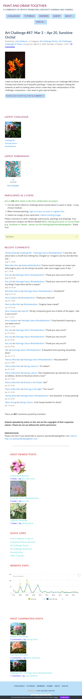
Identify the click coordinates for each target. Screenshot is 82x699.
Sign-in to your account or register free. (47, 211)
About (57, 686)
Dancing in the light (32, 389)
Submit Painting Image (50, 215)
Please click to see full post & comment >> (25, 96)
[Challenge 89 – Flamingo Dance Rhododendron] (13, 130)
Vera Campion (11, 297)
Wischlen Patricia (12, 291)
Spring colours (30, 373)
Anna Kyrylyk (13, 185)
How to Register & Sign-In (21, 538)
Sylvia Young (10, 402)
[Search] (77, 236)
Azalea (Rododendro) (31, 265)
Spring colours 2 (31, 366)
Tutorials (30, 686)
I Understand (64, 697)
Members (41, 686)
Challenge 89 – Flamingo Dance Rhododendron (11, 143)
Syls (7, 350)
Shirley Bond (10, 253)
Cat (13, 180)
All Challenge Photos (49, 41)
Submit (50, 686)
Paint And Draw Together (24, 5)
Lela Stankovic (21, 41)
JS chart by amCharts (18, 576)
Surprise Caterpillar (19, 520)
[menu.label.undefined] (78, 575)
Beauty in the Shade (33, 382)
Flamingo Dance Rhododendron (30, 275)
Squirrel (24, 311)
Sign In (65, 686)
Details (56, 697)
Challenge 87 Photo (13, 44)
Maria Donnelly (33, 658)
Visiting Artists (16, 552)
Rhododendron (28, 297)
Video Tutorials (17, 555)
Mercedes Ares (11, 265)
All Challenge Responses (21, 549)
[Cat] (13, 169)
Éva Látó (8, 275)
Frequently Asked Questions (22, 542)
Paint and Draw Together (46, 691)
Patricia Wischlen (12, 304)
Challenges (19, 686)
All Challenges (65, 41)
